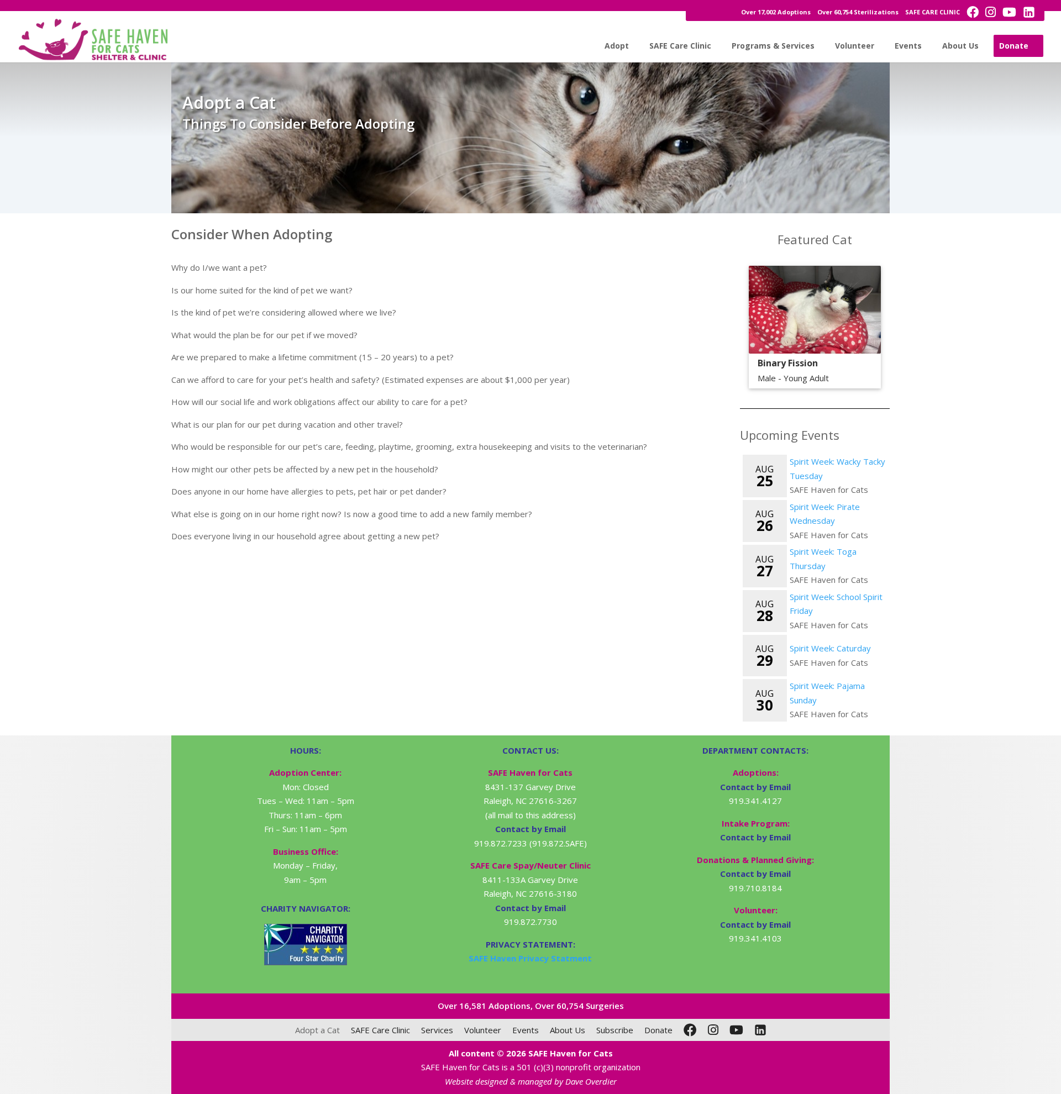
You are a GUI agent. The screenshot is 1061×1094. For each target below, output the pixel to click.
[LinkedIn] (760, 1030)
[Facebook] (690, 1030)
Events (908, 45)
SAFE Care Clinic (680, 45)
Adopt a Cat (317, 1029)
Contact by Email (755, 786)
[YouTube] (736, 1030)
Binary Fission (788, 363)
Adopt (617, 45)
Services (437, 1029)
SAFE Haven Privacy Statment (530, 958)
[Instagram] (713, 1030)
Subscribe (614, 1029)
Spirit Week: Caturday (830, 648)
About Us (960, 45)
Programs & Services (773, 45)
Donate (1013, 45)
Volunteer (854, 45)
